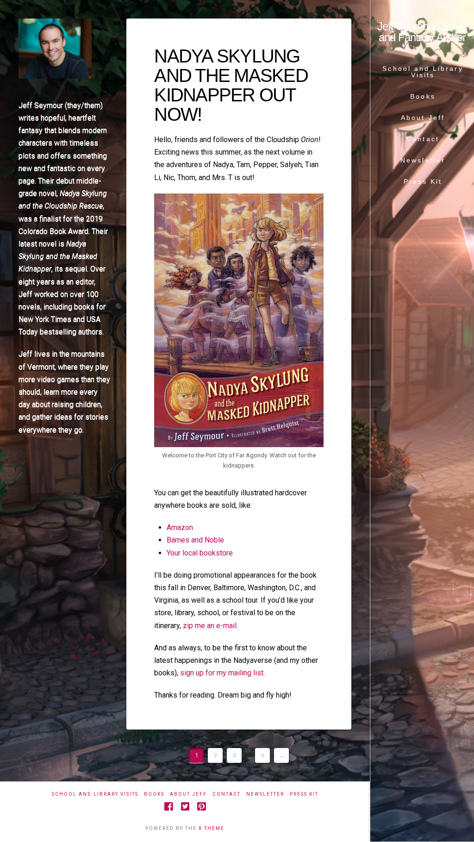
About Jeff (188, 794)
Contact (226, 794)
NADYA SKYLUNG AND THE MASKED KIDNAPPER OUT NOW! (230, 85)
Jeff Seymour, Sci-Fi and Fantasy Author (422, 32)
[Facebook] (168, 806)
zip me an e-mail (210, 625)
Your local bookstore (200, 553)
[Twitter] (185, 806)
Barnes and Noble (195, 540)
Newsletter (265, 794)
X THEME (212, 828)
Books (154, 794)
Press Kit (304, 794)
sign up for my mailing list (221, 672)
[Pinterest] (201, 806)
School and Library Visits (95, 794)
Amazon (180, 527)
